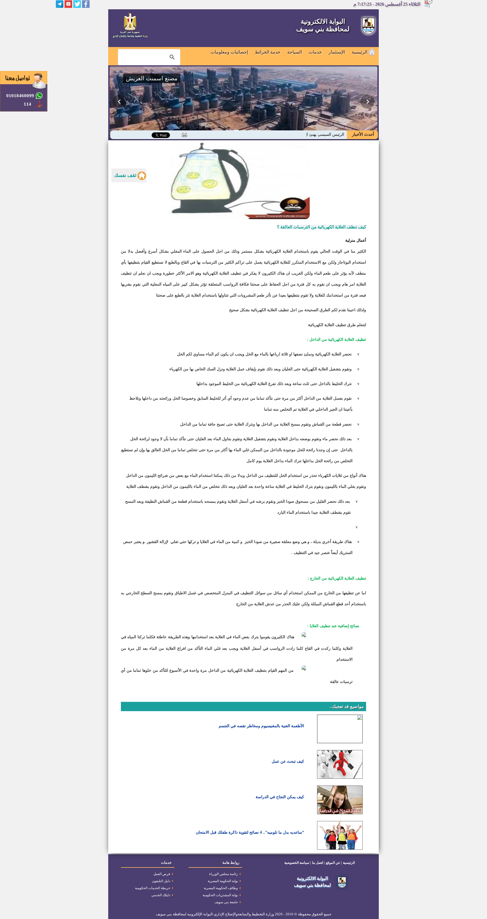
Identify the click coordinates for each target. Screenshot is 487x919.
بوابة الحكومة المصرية (223, 881)
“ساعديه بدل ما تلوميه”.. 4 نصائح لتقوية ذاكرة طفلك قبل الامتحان (250, 832)
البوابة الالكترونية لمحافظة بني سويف (322, 25)
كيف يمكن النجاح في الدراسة (280, 797)
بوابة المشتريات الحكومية (220, 895)
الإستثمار (337, 52)
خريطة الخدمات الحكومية (152, 888)
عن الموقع (333, 863)
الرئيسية (360, 52)
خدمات (315, 52)
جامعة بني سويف (226, 902)
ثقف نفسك (126, 175)
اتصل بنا (317, 863)
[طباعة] (184, 134)
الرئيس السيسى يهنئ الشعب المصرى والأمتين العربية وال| (296, 134)
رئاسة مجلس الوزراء (223, 874)
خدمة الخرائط (267, 52)
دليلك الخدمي (160, 895)
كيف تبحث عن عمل (288, 761)
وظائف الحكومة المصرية (221, 888)
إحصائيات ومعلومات (229, 52)
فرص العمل (161, 874)
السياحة (294, 52)
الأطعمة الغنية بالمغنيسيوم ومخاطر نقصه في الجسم (261, 726)
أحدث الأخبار (362, 134)
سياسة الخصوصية (296, 863)
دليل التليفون (161, 881)
